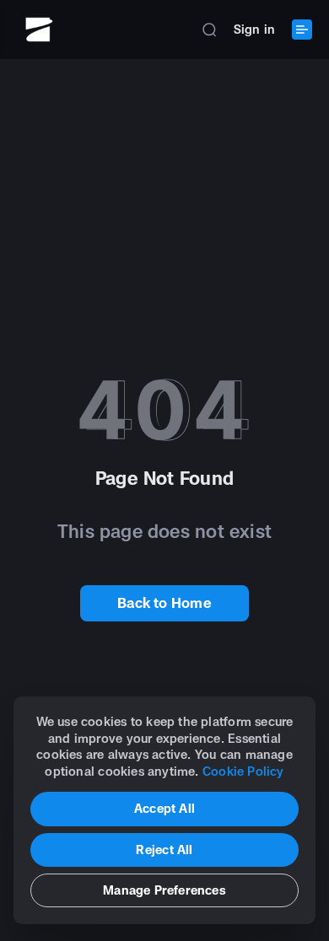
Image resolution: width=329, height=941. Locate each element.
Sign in (254, 29)
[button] (209, 29)
